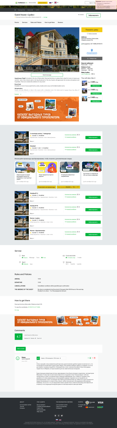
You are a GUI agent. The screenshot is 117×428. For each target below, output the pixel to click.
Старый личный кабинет (44, 406)
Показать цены (92, 30)
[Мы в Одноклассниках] (58, 415)
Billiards (26, 264)
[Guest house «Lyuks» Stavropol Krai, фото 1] (19, 68)
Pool (44, 257)
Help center (40, 411)
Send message (47, 75)
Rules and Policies (36, 22)
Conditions (59, 408)
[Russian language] (57, 420)
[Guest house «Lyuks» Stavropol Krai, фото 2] (28, 68)
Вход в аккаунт (41, 404)
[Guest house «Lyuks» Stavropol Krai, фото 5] (56, 68)
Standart (33, 146)
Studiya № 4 (34, 193)
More (31, 141)
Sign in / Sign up (93, 2)
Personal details (41, 410)
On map (44, 17)
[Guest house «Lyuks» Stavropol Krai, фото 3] (38, 68)
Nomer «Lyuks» (35, 218)
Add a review (20, 348)
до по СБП (68, 187)
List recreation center (25, 404)
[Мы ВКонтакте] (55, 415)
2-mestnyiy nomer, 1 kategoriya (40, 133)
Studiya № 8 (34, 206)
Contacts (22, 408)
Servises (24, 22)
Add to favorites (93, 33)
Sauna (25, 257)
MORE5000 (86, 169)
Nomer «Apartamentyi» (37, 231)
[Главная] (15, 10)
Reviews (60, 22)
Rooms (17, 22)
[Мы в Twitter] (62, 415)
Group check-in (42, 2)
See (70, 137)
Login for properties (61, 406)
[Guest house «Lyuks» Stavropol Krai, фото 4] (47, 68)
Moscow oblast (32, 2)
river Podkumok (85, 74)
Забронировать (93, 15)
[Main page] (21, 2)
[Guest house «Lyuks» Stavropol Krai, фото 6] (66, 68)
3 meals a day (71, 257)
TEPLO (18, 171)
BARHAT (63, 171)
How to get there (50, 22)
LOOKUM (41, 171)
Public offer (40, 408)
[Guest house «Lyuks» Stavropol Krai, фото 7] (75, 68)
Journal (22, 406)
